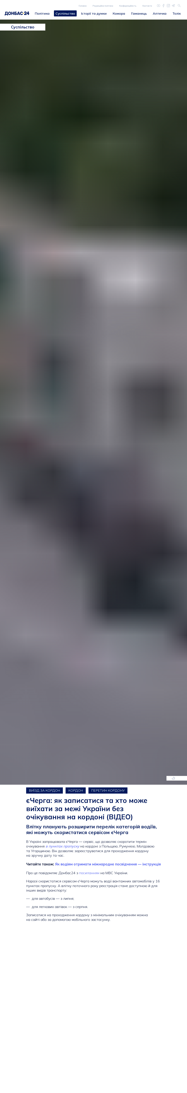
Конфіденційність (127, 6)
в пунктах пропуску (62, 846)
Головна (83, 6)
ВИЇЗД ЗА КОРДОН (44, 790)
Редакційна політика (103, 6)
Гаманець (139, 13)
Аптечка (159, 13)
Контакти (147, 6)
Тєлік (176, 13)
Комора (119, 13)
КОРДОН (75, 790)
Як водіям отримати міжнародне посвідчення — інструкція (107, 864)
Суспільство (65, 13)
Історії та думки (94, 13)
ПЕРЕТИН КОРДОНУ (108, 790)
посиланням (89, 873)
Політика (42, 13)
